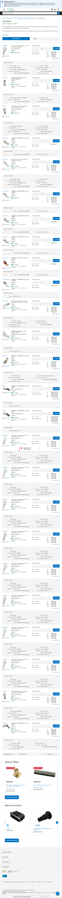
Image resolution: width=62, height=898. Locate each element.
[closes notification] (60, 2)
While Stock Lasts (10, 789)
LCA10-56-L (5, 159)
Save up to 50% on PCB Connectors (42, 785)
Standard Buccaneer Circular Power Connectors (42, 829)
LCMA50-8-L (5, 236)
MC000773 (5, 595)
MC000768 (5, 627)
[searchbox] (29, 13)
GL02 (3, 331)
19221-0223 (5, 355)
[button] (4, 9)
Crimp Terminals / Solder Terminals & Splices (25, 18)
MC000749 (5, 499)
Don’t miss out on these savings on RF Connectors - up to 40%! (15, 785)
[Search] (58, 13)
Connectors (10, 18)
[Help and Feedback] (58, 894)
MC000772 (5, 659)
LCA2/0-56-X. (5, 191)
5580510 (4, 106)
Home (3, 18)
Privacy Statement (6, 881)
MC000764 (5, 435)
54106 (3, 386)
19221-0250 (5, 301)
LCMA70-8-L (5, 138)
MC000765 (5, 467)
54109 (3, 410)
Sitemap (50, 881)
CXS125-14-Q (5, 257)
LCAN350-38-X (6, 279)
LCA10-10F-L (5, 723)
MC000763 (5, 531)
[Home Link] (13, 9)
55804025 (4, 691)
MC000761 (4, 45)
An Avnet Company (6, 890)
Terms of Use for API (42, 881)
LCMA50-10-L (5, 215)
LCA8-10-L (4, 77)
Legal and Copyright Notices (18, 881)
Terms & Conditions (31, 881)
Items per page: (7, 754)
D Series (8, 828)
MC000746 (5, 563)
